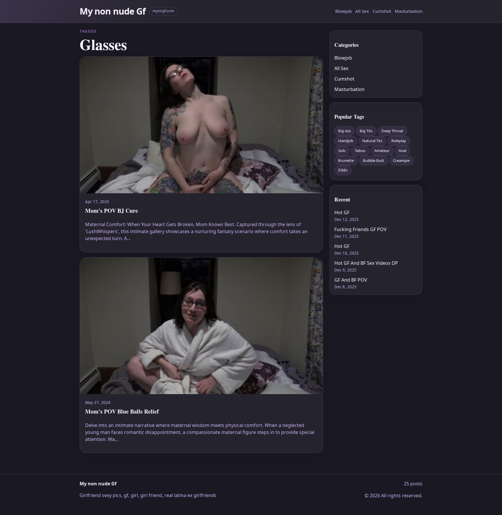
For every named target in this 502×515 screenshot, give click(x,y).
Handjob (345, 140)
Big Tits (366, 130)
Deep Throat (392, 130)
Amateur (382, 150)
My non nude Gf (113, 11)
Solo (342, 150)
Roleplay (398, 140)
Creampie (401, 160)
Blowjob (343, 11)
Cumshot (382, 11)
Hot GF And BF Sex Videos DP (366, 263)
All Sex (362, 11)
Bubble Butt (373, 160)
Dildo (342, 170)
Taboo (360, 150)
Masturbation (408, 11)
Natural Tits (372, 140)
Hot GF (341, 212)
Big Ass (344, 130)
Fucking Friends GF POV (360, 229)
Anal (402, 150)
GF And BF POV (350, 280)
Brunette (346, 160)
